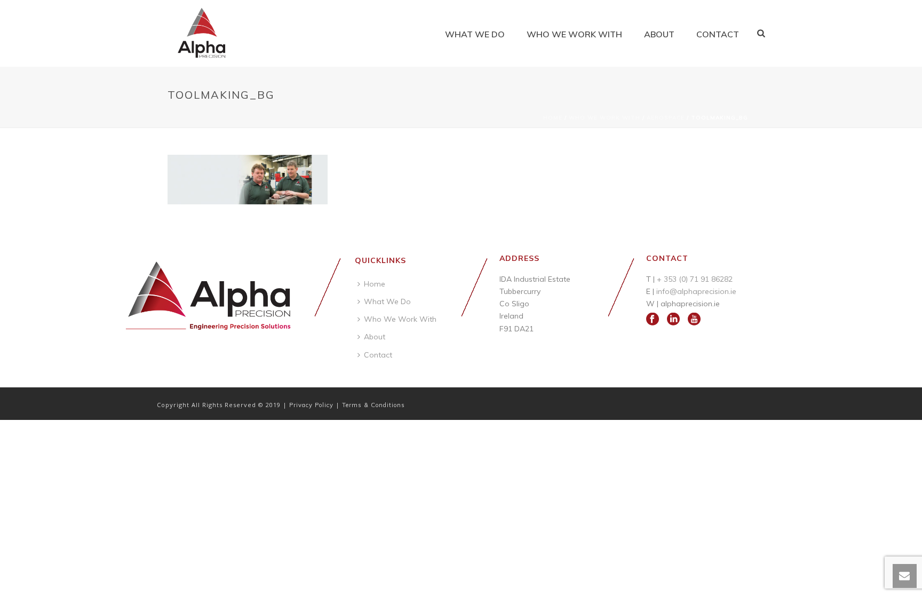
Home (552, 117)
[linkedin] (673, 320)
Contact (717, 34)
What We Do (475, 34)
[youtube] (694, 320)
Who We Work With (574, 34)
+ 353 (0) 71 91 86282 (695, 279)
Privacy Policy (312, 405)
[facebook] (652, 320)
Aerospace (666, 117)
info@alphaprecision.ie (696, 291)
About (659, 34)
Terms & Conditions (373, 405)
